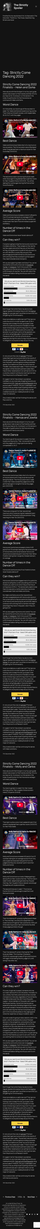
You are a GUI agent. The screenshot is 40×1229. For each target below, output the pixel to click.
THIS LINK (16, 334)
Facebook (30, 265)
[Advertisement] (20, 48)
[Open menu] (36, 6)
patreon (23, 356)
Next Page (32, 1197)
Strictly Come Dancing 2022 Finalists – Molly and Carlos (19, 765)
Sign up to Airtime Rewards (24, 383)
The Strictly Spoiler (21, 6)
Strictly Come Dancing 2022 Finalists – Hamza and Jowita (20, 416)
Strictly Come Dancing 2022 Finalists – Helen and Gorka (19, 86)
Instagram (13, 267)
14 (24, 1197)
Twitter (5, 267)
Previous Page (9, 1197)
